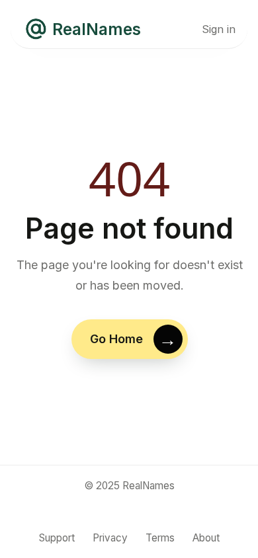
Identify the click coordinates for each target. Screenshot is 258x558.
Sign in (219, 29)
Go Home (115, 339)
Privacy (110, 538)
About (206, 538)
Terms (160, 538)
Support (57, 538)
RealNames (96, 29)
